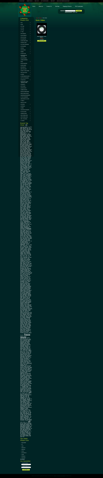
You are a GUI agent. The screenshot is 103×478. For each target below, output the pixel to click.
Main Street (27, 282)
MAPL (27, 284)
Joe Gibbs (29, 257)
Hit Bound (21, 233)
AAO (29, 129)
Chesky (21, 174)
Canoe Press (25, 165)
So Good (26, 370)
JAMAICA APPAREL (24, 59)
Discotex (28, 192)
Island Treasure (25, 245)
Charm (21, 173)
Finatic (24, 207)
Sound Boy (21, 376)
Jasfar (30, 254)
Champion (23, 171)
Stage (25, 380)
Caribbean (26, 166)
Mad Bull (28, 280)
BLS (22, 156)
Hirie (30, 232)
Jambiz (25, 252)
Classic (21, 176)
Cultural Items (23, 79)
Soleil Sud (23, 371)
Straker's (27, 383)
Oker (29, 312)
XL (28, 430)
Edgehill (21, 200)
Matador (29, 288)
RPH (21, 357)
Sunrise (21, 390)
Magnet (23, 282)
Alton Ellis (28, 136)
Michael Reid (25, 293)
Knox (23, 267)
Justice (26, 260)
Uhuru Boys (29, 414)
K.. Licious (27, 261)
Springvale (21, 380)
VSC (22, 423)
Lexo (27, 272)
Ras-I (28, 331)
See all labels (22, 459)
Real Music (25, 339)
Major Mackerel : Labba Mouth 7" (41, 37)
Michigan (29, 293)
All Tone (25, 135)
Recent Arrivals (23, 37)
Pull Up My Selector (23, 326)
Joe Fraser (25, 257)
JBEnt (26, 255)
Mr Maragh (24, 300)
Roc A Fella (27, 352)
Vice (29, 418)
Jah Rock (22, 248)
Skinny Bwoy (22, 369)
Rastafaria (28, 337)
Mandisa (21, 284)
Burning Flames (22, 162)
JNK (26, 256)
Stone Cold (21, 382)
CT (27, 185)
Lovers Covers (26, 278)
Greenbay (21, 221)
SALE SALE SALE (23, 72)
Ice (22, 236)
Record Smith (22, 342)
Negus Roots (22, 306)
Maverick (24, 289)
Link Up (30, 273)
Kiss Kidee (29, 266)
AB (31, 129)
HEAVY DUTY (24, 229)
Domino (25, 195)
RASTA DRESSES (24, 63)
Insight (29, 239)
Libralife (29, 272)
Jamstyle (25, 254)
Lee (30, 271)
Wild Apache (28, 428)
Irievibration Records (25, 241)
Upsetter (21, 417)
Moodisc (22, 299)
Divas (24, 193)
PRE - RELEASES (23, 118)
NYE (28, 311)
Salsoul (30, 361)
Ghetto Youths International (24, 217)
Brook (21, 160)
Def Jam (21, 190)
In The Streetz (30, 238)
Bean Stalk (26, 144)
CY (25, 186)
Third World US (25, 400)
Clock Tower (28, 176)
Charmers (25, 173)
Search (62, 10)
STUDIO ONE (23, 53)
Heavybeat (29, 229)
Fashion (25, 204)
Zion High (23, 435)
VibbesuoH (26, 418)
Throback (28, 402)
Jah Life (30, 247)
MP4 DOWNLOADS (24, 115)
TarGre (21, 396)
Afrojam (29, 133)
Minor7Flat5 (29, 295)
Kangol (24, 262)
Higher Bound (25, 232)
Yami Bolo (27, 432)
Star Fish (30, 380)
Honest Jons (27, 233)
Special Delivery (25, 377)
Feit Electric (28, 206)
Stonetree (29, 382)
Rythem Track (25, 360)
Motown (30, 299)
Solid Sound (22, 372)
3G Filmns (24, 128)
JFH (23, 256)
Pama (28, 315)
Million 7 (26, 295)
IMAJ (21, 237)
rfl (29, 348)
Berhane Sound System (23, 146)
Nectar (26, 305)
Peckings (23, 317)
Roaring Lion (23, 352)
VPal (21, 423)
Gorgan (27, 219)
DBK (28, 188)
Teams (28, 397)
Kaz (28, 263)
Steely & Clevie (25, 381)
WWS (23, 430)
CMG (21, 177)
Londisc (25, 276)
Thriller (21, 402)
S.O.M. (29, 360)
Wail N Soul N (29, 423)
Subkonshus (29, 388)
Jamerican (21, 253)
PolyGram (29, 322)
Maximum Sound (23, 290)
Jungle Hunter (28, 259)
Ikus (30, 236)
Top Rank (28, 405)
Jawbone (23, 255)
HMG (24, 233)
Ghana (27, 216)
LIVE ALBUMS (23, 46)
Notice (23, 310)
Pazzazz (30, 316)
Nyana (26, 311)
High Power (27, 231)
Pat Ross (27, 316)
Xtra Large (26, 431)
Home (37, 17)
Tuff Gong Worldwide (26, 413)
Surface (30, 391)
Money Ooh (28, 297)
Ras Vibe (25, 331)
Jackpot (30, 246)
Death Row (24, 189)
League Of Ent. (27, 271)
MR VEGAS (28, 300)
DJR (30, 193)
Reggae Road (29, 344)
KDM (30, 263)
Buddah (26, 160)
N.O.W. (25, 303)
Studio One (25, 387)
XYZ (29, 431)
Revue (25, 348)
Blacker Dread (25, 154)
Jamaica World (22, 251)
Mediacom (30, 290)
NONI (21, 310)
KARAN (28, 262)
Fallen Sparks (27, 203)
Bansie (21, 143)
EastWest (24, 199)
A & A (21, 129)
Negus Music (29, 305)
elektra (28, 200)
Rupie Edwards (26, 358)
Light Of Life (27, 273)
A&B (27, 129)
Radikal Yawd (28, 328)
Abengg (21, 130)
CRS (29, 184)
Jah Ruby (25, 248)
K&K (24, 261)
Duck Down (25, 197)
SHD (28, 365)
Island (24, 243)
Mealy (27, 290)
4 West (27, 128)
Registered (26, 346)
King (23, 264)
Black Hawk (29, 150)
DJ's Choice (27, 193)
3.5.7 (27, 127)
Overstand (21, 315)
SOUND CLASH (23, 42)
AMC (31, 136)
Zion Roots (27, 435)
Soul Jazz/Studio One (25, 375)
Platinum (25, 320)
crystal (21, 185)
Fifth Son (21, 207)
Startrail (21, 381)
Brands (40, 17)
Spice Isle (27, 378)
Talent (23, 393)
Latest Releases (23, 35)
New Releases (23, 33)
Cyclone (27, 186)
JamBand (21, 252)
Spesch (29, 377)
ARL (25, 139)
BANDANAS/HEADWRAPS (25, 95)
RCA (21, 339)
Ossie (21, 314)
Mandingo (28, 283)
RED (25, 342)
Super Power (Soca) (26, 391)
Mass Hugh (29, 286)
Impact (23, 237)
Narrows (25, 304)
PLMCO (26, 321)
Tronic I (27, 410)
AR (27, 138)
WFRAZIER (27, 427)
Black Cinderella (29, 149)
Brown (23, 160)
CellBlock (21, 170)
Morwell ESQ (26, 299)
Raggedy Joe (25, 329)
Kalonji (30, 261)
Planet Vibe (22, 320)
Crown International (25, 184)
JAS (28, 254)
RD (22, 339)
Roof (23, 355)
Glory (30, 218)
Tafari (21, 393)
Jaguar (23, 247)
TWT (26, 414)
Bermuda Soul (30, 146)
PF (27, 318)
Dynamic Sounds (23, 198)
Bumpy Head (26, 161)
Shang (26, 365)
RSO (23, 357)
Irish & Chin (26, 242)
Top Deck (25, 404)
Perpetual (21, 318)
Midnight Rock (25, 294)
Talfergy (26, 393)
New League (24, 307)
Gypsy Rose (26, 223)
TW (24, 414)
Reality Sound (25, 340)
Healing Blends (26, 226)
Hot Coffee (21, 234)
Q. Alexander (26, 327)
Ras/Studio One (22, 332)
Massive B (22, 287)
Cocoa (23, 177)
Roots (25, 355)
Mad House (22, 281)
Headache (21, 226)
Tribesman (25, 409)
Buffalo (29, 160)
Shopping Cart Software (61, 475)
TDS (26, 397)
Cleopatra (24, 176)
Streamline (23, 384)
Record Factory (22, 341)
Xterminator (22, 431)
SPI (20, 378)
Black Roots (28, 152)
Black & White (25, 148)
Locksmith (21, 276)
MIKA (21, 295)
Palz (26, 315)
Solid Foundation (28, 371)
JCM (28, 255)
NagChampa (22, 304)
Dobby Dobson (24, 194)
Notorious (26, 310)
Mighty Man (29, 294)
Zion (21, 435)
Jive (25, 256)
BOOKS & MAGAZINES (25, 91)
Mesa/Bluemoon (28, 292)
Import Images (25, 238)
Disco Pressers (24, 192)
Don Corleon (29, 195)
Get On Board (24, 216)
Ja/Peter (24, 246)
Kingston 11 (27, 265)
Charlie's (24, 172)
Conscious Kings (24, 179)
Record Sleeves (27, 341)
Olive (31, 312)
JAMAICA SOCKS (24, 89)
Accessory (21, 131)
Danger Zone (25, 188)
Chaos (21, 172)
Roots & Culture (29, 355)
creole (21, 183)
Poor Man (21, 323)
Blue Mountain (29, 156)
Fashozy (25, 205)
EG (23, 200)
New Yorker (28, 307)
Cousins (23, 180)
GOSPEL (22, 74)
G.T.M (28, 213)
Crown (21, 184)
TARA (28, 395)
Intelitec (24, 240)
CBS (26, 169)
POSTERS (22, 104)
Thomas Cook (30, 400)
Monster (23, 298)
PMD (24, 322)
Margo (29, 284)
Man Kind (25, 283)
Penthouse (28, 317)
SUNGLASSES (23, 65)
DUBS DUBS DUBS (24, 40)
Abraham (24, 130)
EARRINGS (23, 106)
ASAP (25, 140)
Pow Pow (29, 323)
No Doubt (29, 308)
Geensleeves (22, 215)
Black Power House (27, 151)
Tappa (26, 395)
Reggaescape (22, 346)
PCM (21, 317)
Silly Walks (28, 366)
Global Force (27, 218)
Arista (21, 139)
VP (29, 421)
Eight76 (26, 200)
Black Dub (21, 150)
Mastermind (26, 288)
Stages (27, 380)
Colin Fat (26, 177)
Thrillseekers (24, 402)
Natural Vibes (29, 304)
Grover (28, 222)
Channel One (28, 171)
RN (20, 352)
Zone (23, 436)
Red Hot (28, 342)
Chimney (24, 174)
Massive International (27, 287)
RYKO (28, 359)
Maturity (21, 289)
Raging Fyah (29, 329)
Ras (30, 330)
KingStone (23, 266)
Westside (23, 427)
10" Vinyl (22, 29)
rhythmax (23, 350)
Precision (26, 324)
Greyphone (21, 222)
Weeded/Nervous (22, 426)
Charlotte (27, 172)
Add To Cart (42, 40)
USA (27, 417)
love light (26, 277)
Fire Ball (27, 207)
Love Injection (22, 277)
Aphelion (25, 138)
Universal (21, 416)
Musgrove (29, 301)
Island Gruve (27, 244)
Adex (24, 131)
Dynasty (27, 198)
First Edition (24, 208)
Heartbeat (21, 227)
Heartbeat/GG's (22, 228)
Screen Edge (28, 363)
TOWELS (22, 100)
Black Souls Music (26, 153)
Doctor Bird (28, 194)
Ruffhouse (21, 358)
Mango (24, 284)
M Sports (22, 280)
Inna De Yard (25, 239)
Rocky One (26, 354)
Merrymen (23, 292)
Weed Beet (28, 425)
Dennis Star (28, 190)
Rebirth (29, 340)
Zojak (30, 435)
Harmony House (22, 225)
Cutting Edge (22, 186)
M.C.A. (26, 280)
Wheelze (21, 428)
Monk (21, 298)
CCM (28, 169)
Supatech (27, 390)
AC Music (27, 130)
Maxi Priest (28, 289)
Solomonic (25, 372)
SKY (25, 369)
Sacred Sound (26, 361)
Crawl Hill (23, 181)
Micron (21, 294)
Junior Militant (22, 260)
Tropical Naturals (24, 411)
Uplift (30, 416)
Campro (28, 164)
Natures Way (22, 305)
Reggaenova (27, 345)
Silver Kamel (22, 367)
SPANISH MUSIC (23, 113)
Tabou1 (27, 392)
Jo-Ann (29, 256)
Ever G (26, 202)
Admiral (27, 131)
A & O (26, 129)
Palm (24, 315)
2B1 (25, 127)
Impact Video (27, 237)
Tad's (29, 392)
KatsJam (24, 263)
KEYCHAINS (23, 86)
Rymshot (21, 360)
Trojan (24, 410)
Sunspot (24, 390)
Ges (20, 216)
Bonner (26, 157)
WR (20, 430)
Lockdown (26, 275)
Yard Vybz (23, 433)
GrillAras (25, 222)
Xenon (25, 430)
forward (26, 210)
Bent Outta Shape (27, 145)
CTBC (29, 185)
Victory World (22, 419)
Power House (22, 324)
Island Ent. (22, 244)
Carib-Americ (22, 166)
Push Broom (28, 326)
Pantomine (23, 316)
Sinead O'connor (26, 367)
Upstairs (24, 417)
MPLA (21, 300)
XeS (27, 430)
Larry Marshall (22, 271)
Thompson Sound (22, 401)
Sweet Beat (23, 392)
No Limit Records (24, 309)
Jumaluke (21, 259)
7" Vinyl (21, 31)
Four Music (22, 211)
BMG (21, 157)
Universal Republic (26, 416)
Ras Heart (21, 331)
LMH (24, 275)
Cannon (21, 165)
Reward (28, 348)
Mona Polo (24, 297)
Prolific (21, 325)
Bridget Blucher (27, 159)
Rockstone (22, 354)
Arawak (29, 138)
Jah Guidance (27, 247)
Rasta (30, 332)
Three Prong (27, 401)
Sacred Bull (22, 361)
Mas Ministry (22, 286)
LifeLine (24, 273)
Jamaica (28, 250)
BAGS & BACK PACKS (25, 93)
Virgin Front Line (29, 419)
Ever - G (23, 202)
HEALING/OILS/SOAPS (24, 109)
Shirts (21, 61)
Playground (28, 320)
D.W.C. (30, 186)
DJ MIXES (22, 120)
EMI (30, 200)
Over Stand (28, 314)
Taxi (28, 396)
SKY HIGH (28, 369)
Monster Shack (27, 298)
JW (28, 260)
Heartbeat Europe (26, 227)
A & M (23, 129)
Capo (30, 165)
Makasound (22, 283)
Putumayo (21, 327)
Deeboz (30, 189)
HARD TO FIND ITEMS (24, 70)
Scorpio (24, 363)
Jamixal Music (28, 253)
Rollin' (21, 355)
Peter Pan (25, 318)
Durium (28, 197)
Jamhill (25, 253)
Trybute (24, 412)
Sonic (21, 373)
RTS (25, 357)
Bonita (23, 157)
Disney (21, 193)
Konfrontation (22, 268)
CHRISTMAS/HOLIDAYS (24, 76)
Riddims (22, 51)
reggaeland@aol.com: (26, 465)
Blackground (29, 154)
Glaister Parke (22, 218)
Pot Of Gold (25, 323)
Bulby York (21, 161)
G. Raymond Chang (23, 213)
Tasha (24, 396)
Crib (23, 183)
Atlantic (21, 141)
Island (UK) (27, 243)
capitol (28, 165)
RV (24, 359)
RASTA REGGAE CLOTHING (24, 56)
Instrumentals (23, 49)
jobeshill (21, 257)
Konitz (25, 268)
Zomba (21, 436)
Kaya (27, 263)
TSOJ (26, 412)
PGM (29, 318)
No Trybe (29, 309)
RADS (21, 329)
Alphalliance (24, 136)
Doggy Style (22, 195)
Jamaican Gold (27, 251)
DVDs (21, 24)
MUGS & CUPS (23, 102)
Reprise (24, 347)
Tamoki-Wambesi (26, 394)
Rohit (29, 354)
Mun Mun (23, 301)
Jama (26, 250)
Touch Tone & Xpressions (28, 407)
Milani (23, 295)
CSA (23, 185)
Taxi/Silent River (22, 397)
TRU (28, 411)
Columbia (24, 178)
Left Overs (21, 272)
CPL (21, 181)
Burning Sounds (27, 162)
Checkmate (29, 173)
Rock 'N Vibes (25, 353)
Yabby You (23, 432)
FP (29, 211)
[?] (26, 125)
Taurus (26, 396)
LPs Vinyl (22, 26)
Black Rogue (24, 152)
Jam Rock (23, 250)
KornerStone (29, 268)
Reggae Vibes (22, 345)
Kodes (28, 267)
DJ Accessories (23, 111)
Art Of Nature (29, 139)
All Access (21, 135)
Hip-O (29, 232)
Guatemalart (22, 223)
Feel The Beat (24, 206)
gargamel (21, 214)
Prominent (24, 325)
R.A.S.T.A (23, 328)
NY (23, 311)
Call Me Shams (24, 164)
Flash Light (24, 209)
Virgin (25, 419)
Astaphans (27, 140)
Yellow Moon (29, 433)
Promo (27, 325)
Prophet (30, 325)
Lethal (25, 272)
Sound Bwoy (26, 376)
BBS (21, 144)
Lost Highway (29, 276)
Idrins (27, 236)
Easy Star (27, 199)
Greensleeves (27, 221)
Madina (26, 281)
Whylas (24, 428)
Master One (22, 288)
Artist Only (21, 140)
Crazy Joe (26, 181)
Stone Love (25, 382)
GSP (30, 222)
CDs (21, 22)
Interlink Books (28, 240)
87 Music (30, 128)
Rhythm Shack (25, 349)
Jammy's (22, 254)
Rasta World (25, 335)
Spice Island (23, 378)
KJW (21, 267)
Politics (27, 322)
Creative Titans (29, 182)
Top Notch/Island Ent (23, 405)
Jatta (21, 255)
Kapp (26, 262)
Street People (27, 384)
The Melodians (24, 399)
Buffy (31, 160)
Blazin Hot (25, 155)
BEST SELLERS (23, 68)
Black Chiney (24, 149)
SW (20, 392)
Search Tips (75, 12)
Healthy (30, 226)
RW (26, 359)
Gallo (30, 213)
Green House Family (26, 220)
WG (30, 427)
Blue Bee (25, 156)
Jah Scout (29, 248)
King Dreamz (26, 264)
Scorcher (21, 363)
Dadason (21, 187)
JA (22, 246)
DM (20, 194)
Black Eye (25, 150)
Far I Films (21, 204)
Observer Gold (25, 312)
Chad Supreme (26, 170)
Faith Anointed (22, 203)
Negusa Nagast (27, 306)
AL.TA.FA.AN (29, 134)
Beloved (23, 145)
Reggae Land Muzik (23, 344)
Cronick (25, 183)
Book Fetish (29, 157)
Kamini (21, 262)
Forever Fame (22, 210)
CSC (25, 185)
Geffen (26, 215)
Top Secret (24, 406)
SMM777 (23, 370)
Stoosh (21, 383)
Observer (21, 312)
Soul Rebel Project (29, 375)
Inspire (21, 240)
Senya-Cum (25, 364)
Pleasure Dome (22, 321)
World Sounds (25, 429)
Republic (27, 347)
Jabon (27, 246)
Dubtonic (21, 197)
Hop (30, 233)
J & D (29, 245)
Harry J (27, 225)
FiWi (27, 208)
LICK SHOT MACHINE (25, 44)
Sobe (21, 371)
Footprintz (28, 209)
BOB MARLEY (23, 67)
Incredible (21, 239)
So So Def (29, 370)
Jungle (25, 259)
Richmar (27, 350)
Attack (28, 141)
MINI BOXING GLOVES (25, 98)
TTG (28, 412)
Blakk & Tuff (22, 155)
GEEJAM (28, 214)
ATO (23, 141)
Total (26, 406)
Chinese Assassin (28, 174)
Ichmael (25, 236)
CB (24, 169)
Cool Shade (29, 179)
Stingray (29, 381)
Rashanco (26, 332)
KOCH (25, 267)
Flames (21, 209)
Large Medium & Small (27, 270)
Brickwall (29, 158)
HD (29, 225)
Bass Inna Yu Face (25, 143)
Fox (24, 211)
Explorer (29, 202)
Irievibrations (22, 242)
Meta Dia (21, 293)
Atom (25, 141)
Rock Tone (29, 353)
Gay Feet (24, 214)
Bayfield (30, 143)
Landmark (21, 270)
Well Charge (27, 426)
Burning (29, 161)
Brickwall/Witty (22, 159)
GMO (21, 219)
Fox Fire (27, 211)
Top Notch (29, 404)
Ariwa (23, 139)
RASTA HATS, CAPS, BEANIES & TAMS (24, 82)
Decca (27, 189)
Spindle (30, 378)
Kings (24, 265)
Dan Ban (24, 187)
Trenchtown (22, 409)
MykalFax (21, 303)
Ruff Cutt (27, 357)
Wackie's (25, 423)
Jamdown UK (28, 252)
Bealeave (23, 144)
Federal (28, 205)
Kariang (21, 263)
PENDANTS (23, 84)
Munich (27, 301)
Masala (26, 286)
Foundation (29, 210)
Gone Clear (24, 219)
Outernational (24, 314)
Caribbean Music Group (26, 167)
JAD (21, 247)
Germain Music (29, 215)
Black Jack (21, 151)
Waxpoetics (24, 425)
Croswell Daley (29, 183)
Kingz (26, 266)
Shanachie (22, 365)
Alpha (27, 135)
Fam (30, 203)
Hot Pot (25, 234)
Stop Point (24, 383)
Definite (24, 190)
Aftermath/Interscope (23, 134)
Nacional (27, 303)
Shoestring (25, 366)
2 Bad (24, 127)
